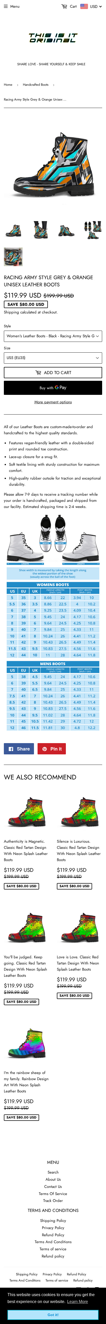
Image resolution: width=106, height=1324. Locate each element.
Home (8, 84)
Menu (15, 6)
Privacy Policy (53, 1228)
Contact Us (53, 1186)
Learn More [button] (77, 1301)
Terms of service (53, 1249)
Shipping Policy (53, 1220)
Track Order (53, 1200)
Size (7, 348)
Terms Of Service (53, 1194)
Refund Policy (53, 1235)
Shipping (11, 312)
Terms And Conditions (53, 1242)
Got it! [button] (53, 1315)
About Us (53, 1179)
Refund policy (53, 1256)
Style (7, 326)
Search (53, 1172)
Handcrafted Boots (35, 84)
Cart (73, 6)
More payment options (53, 402)
